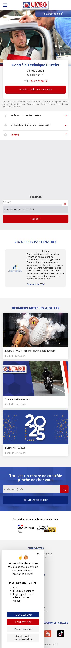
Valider (36, 218)
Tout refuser (23, 622)
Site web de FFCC (36, 284)
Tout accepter (23, 614)
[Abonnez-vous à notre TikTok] (61, 633)
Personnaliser (23, 629)
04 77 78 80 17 (39, 81)
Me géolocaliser (37, 500)
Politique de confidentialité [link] (23, 637)
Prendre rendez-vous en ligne (35, 89)
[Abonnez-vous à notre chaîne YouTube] (48, 633)
